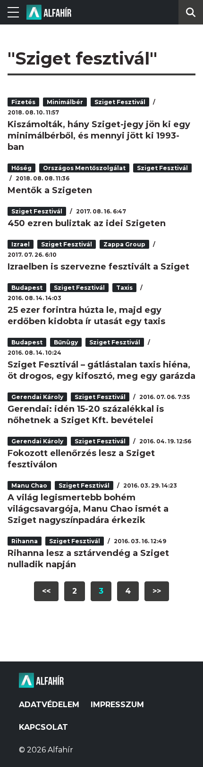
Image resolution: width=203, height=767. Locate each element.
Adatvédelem (49, 704)
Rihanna (24, 541)
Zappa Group (124, 244)
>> (156, 591)
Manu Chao (29, 485)
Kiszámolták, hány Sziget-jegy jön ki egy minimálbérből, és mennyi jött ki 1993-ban (99, 135)
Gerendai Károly (37, 396)
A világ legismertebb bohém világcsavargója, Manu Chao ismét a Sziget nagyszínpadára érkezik (88, 508)
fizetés (23, 102)
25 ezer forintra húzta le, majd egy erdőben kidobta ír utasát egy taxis (86, 315)
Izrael (20, 244)
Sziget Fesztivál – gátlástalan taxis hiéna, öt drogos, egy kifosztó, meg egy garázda (101, 370)
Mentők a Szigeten (50, 190)
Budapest (26, 287)
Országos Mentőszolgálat (84, 167)
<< (46, 591)
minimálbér (65, 102)
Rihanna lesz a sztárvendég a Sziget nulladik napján (88, 559)
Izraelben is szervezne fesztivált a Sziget (98, 266)
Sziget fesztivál (119, 102)
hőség (21, 167)
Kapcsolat (43, 727)
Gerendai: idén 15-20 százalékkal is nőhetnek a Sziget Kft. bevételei (86, 414)
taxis (124, 287)
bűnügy (66, 342)
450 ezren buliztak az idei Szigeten (87, 223)
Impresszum (117, 704)
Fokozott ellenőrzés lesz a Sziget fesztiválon (81, 459)
